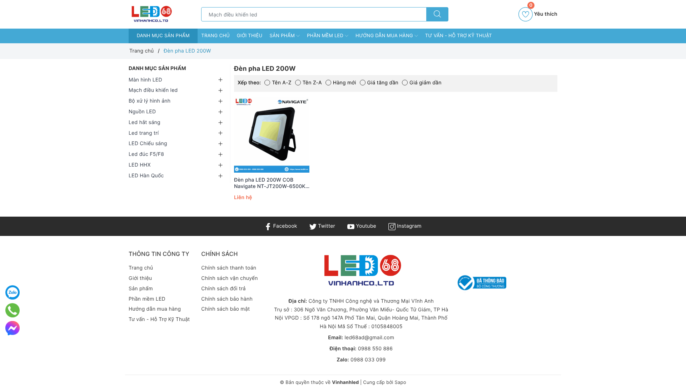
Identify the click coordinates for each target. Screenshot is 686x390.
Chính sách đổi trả (223, 289)
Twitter (326, 226)
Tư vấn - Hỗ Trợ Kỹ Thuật (458, 36)
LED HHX (140, 165)
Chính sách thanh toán (228, 268)
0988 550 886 (375, 349)
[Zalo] (12, 292)
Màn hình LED (145, 80)
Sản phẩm (282, 36)
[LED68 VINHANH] (151, 14)
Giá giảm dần (425, 83)
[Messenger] (12, 328)
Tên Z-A (312, 83)
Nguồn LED (142, 112)
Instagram (408, 226)
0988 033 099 (368, 360)
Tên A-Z (282, 83)
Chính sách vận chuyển (229, 278)
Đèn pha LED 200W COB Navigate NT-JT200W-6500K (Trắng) (269, 183)
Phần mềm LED (326, 36)
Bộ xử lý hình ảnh (149, 101)
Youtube (365, 226)
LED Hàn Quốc (146, 176)
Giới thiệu (250, 36)
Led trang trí (144, 133)
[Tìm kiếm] (437, 14)
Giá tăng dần (382, 83)
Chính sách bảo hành (227, 299)
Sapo (400, 382)
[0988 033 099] (12, 310)
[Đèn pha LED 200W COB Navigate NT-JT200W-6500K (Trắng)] (271, 135)
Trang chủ (215, 36)
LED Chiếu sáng (148, 143)
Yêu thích (543, 12)
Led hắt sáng (144, 122)
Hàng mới (344, 83)
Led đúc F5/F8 (146, 154)
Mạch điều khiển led (153, 90)
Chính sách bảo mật (225, 309)
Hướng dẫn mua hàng (385, 36)
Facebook (284, 226)
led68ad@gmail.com (369, 338)
